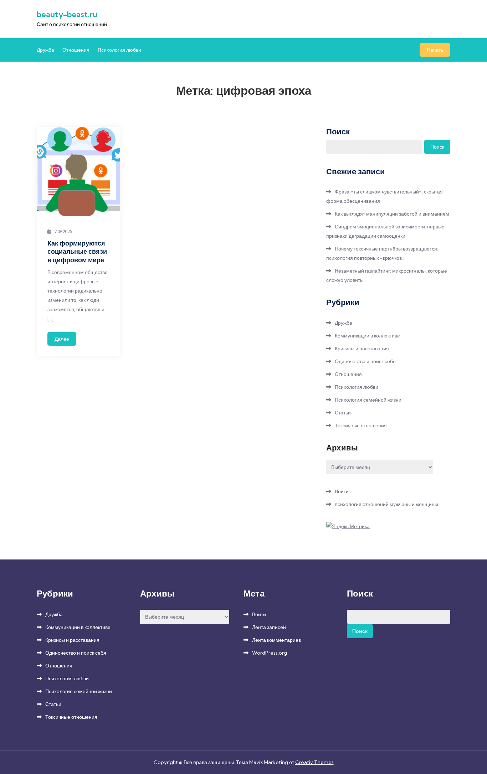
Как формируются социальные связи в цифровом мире (77, 251)
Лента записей (269, 627)
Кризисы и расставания (362, 348)
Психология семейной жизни (368, 400)
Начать (435, 50)
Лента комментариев (276, 640)
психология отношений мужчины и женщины (386, 504)
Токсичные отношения (361, 425)
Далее (62, 339)
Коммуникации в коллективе (367, 335)
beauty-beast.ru (67, 14)
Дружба (45, 50)
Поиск (338, 131)
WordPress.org (269, 653)
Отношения (75, 50)
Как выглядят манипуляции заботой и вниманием (392, 214)
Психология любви (119, 50)
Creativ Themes (314, 762)
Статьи (343, 412)
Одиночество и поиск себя (365, 361)
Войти (342, 491)
